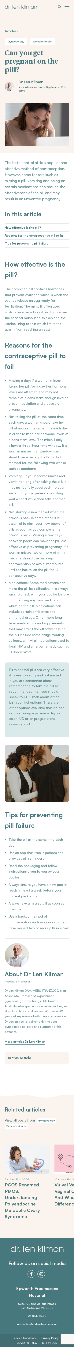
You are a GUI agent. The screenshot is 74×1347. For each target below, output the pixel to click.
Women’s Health (42, 41)
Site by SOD (49, 1342)
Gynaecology (16, 41)
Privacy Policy (50, 1337)
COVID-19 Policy (27, 1342)
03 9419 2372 (37, 1315)
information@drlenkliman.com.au (37, 1323)
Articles (10, 31)
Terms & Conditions (24, 1337)
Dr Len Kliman (30, 82)
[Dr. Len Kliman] (21, 7)
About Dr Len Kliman (34, 974)
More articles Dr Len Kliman (25, 1041)
